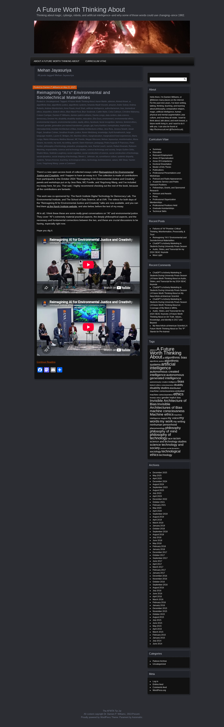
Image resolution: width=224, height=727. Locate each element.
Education (157, 152)
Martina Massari (67, 139)
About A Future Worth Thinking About (56, 61)
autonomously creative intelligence (163, 382)
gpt (92, 125)
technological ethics (77, 160)
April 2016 (157, 596)
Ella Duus (97, 119)
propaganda (81, 146)
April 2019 (157, 520)
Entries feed (158, 684)
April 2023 (157, 496)
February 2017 (159, 570)
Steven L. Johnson (86, 156)
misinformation (125, 139)
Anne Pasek (69, 108)
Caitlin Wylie (101, 112)
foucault (40, 125)
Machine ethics (80, 136)
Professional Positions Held (165, 205)
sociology (155, 451)
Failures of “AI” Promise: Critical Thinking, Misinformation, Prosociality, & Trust (167, 232)
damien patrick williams (81, 115)
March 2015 (158, 632)
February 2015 (159, 635)
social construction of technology (123, 153)
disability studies (74, 119)
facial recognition (107, 122)
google (86, 125)
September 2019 (160, 514)
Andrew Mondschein (54, 108)
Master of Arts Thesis (162, 167)
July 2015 (157, 620)
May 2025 (157, 475)
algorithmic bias (44, 105)
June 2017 (157, 561)
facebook (94, 122)
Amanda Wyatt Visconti (97, 105)
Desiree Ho (52, 119)
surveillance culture (108, 156)
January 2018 (159, 549)
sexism (163, 448)
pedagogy (98, 143)
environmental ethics (124, 119)
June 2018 (157, 540)
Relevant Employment (162, 155)
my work (57, 143)
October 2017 (159, 555)
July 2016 (157, 590)
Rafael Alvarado (120, 146)
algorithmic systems (77, 105)
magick (164, 418)
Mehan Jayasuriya (110, 139)
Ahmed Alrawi (122, 101)
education (87, 119)
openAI (75, 143)
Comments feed (160, 687)
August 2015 (158, 617)
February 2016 (159, 602)
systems (40, 160)
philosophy (173, 428)
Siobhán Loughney (57, 153)
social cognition (74, 153)
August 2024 (158, 484)
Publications (158, 170)
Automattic (137, 717)
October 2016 (159, 582)
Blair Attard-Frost (73, 112)
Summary (157, 149)
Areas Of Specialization (163, 158)
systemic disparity (125, 156)
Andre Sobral (123, 105)
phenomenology (157, 428)
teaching (64, 160)
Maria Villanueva (51, 139)
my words (48, 143)
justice (78, 132)
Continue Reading (46, 362)
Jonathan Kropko (66, 132)
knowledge (103, 132)
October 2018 (159, 529)
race (90, 146)
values (115, 160)
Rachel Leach (99, 146)
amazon (112, 105)
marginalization (95, 136)
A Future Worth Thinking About (81, 9)
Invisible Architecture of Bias (63, 129)
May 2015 (157, 626)
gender (48, 125)
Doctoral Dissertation (162, 164)
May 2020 (157, 508)
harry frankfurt (100, 125)
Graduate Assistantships (163, 208)
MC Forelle (80, 139)
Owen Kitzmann (86, 143)
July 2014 (157, 641)
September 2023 (160, 487)
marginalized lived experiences (117, 136)
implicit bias (125, 125)
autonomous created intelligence (164, 373)
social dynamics (44, 156)
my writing (66, 143)
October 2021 (159, 502)
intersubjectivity (43, 129)
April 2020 (157, 511)
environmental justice (67, 122)
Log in (155, 681)
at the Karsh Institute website (62, 206)
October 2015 (159, 614)
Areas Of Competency (162, 161)
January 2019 (159, 526)
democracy (41, 119)
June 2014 (157, 644)
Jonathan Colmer (50, 132)
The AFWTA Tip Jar (112, 711)
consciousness (167, 385)
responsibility (51, 150)
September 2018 (160, 531)
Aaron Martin (101, 101)
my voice (173, 418)
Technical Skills (159, 211)
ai (130, 101)
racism (109, 146)
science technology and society (101, 150)
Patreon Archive (160, 661)
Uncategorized (52, 101)
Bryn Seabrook (88, 112)
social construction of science (95, 153)
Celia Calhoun (114, 112)
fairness (119, 122)
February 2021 (159, 505)
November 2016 (160, 579)
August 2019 (158, 517)
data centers (111, 115)
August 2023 (158, 490)
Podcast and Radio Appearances (167, 179)
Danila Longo (98, 115)
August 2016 (158, 588)
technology (92, 160)
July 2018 (157, 537)
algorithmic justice (60, 105)
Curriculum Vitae (95, 61)
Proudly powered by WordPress (96, 717)
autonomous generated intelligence (167, 376)
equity (80, 122)
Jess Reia (108, 129)
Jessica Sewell (120, 129)
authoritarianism (112, 108)
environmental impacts (47, 122)
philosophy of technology (55, 146)
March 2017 (158, 567)
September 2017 (160, 558)
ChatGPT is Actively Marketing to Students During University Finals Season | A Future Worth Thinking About (168, 275)
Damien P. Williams (51, 87)
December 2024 (160, 481)
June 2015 (157, 623)
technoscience (104, 160)
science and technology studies (72, 150)
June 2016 (157, 593)
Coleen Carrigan (44, 115)
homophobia (113, 125)
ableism (111, 101)
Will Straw (123, 160)
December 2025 (160, 472)
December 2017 (160, 552)
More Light (157, 255)
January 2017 (159, 573)
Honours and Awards (162, 193)
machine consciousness (167, 411)
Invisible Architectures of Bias (90, 129)
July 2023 (157, 493)
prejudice (71, 146)
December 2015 (160, 608)
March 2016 (158, 599)
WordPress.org (159, 690)
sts (97, 156)
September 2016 (160, 585)
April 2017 (157, 564)
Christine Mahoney (130, 112)
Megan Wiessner (93, 139)
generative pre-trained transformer (67, 125)
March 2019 (158, 523)
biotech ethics (59, 112)
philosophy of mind (163, 431)
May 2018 (157, 543)
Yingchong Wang (50, 163)
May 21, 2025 (69, 87)
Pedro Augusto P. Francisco (116, 143)
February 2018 (159, 546)
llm (71, 136)
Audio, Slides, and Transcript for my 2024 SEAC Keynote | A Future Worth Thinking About (167, 314)
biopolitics (47, 112)
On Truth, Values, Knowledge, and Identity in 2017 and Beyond (166, 320)
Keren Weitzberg (89, 132)
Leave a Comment (67, 163)
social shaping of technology (64, 156)
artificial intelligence (95, 108)
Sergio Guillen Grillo (125, 150)
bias (122, 108)
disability (62, 119)
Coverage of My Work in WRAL (163, 308)
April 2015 (157, 629)
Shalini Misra (42, 153)
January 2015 (159, 638)
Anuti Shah (80, 108)
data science (123, 115)
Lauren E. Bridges (61, 136)
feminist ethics (130, 122)
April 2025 (157, 478)
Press (155, 196)
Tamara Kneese (52, 160)
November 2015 (160, 611)
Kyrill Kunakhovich (117, 132)
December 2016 (160, 576)
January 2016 (159, 605)
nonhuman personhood (163, 424)
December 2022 (160, 499)
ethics (86, 122)
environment (108, 119)
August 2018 (158, 534)
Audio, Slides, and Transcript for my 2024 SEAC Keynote (168, 281)
